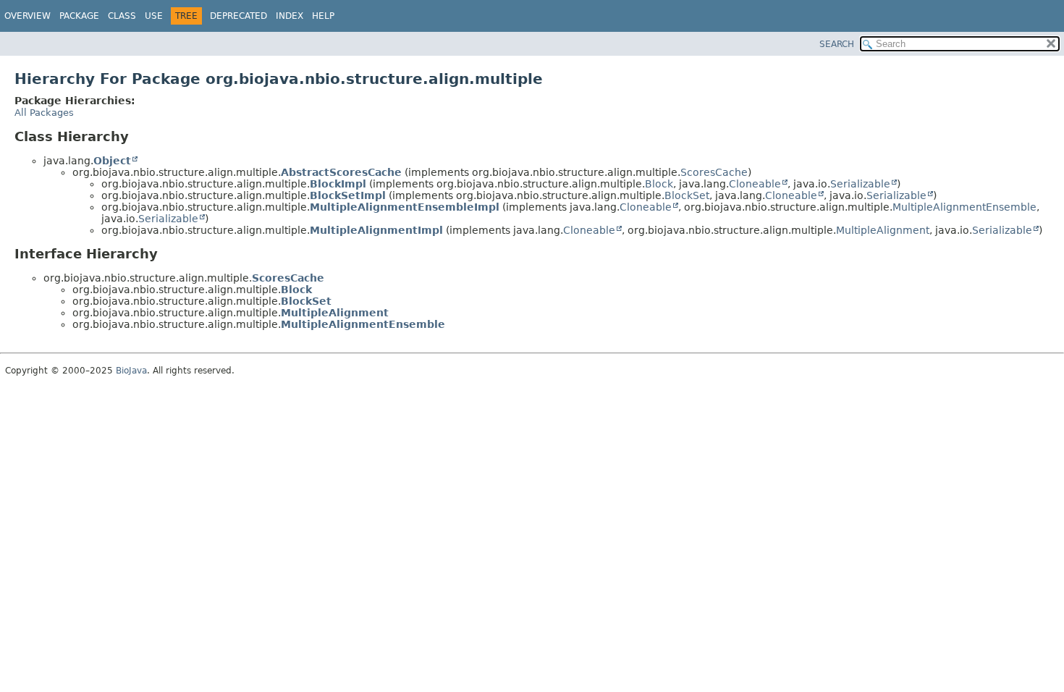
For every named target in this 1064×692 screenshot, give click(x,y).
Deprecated (238, 16)
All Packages (44, 112)
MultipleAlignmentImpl (376, 230)
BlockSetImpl (348, 195)
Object (112, 160)
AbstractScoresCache (341, 172)
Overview (27, 16)
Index (289, 16)
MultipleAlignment (882, 230)
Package (79, 16)
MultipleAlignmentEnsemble (964, 207)
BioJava (131, 371)
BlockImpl (338, 184)
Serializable (860, 184)
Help (323, 16)
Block (659, 184)
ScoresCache (714, 172)
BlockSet (686, 195)
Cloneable (755, 184)
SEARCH (836, 44)
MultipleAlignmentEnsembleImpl (404, 207)
